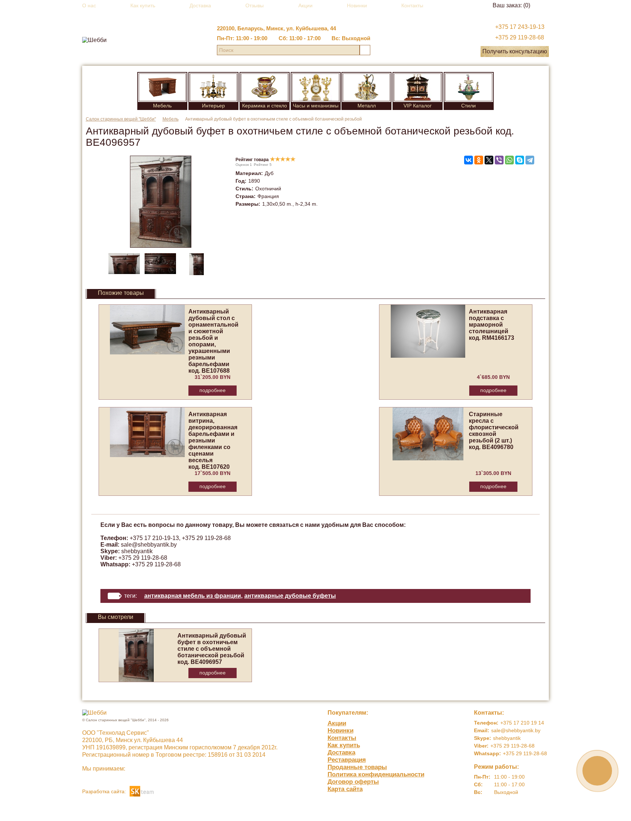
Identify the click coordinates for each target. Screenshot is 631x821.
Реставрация (347, 759)
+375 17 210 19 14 (522, 723)
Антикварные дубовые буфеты (290, 596)
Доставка (200, 5)
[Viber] (499, 160)
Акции (305, 5)
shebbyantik (137, 551)
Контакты (412, 5)
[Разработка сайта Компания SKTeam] (142, 791)
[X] (489, 160)
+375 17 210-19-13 (154, 538)
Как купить (142, 5)
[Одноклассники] (478, 160)
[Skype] (519, 160)
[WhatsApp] (509, 160)
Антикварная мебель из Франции (192, 596)
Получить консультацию (514, 51)
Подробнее (212, 390)
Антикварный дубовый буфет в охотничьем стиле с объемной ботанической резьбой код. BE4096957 (211, 648)
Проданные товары (357, 767)
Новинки (357, 5)
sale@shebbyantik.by (149, 544)
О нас (89, 5)
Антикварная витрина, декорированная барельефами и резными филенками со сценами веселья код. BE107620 (212, 440)
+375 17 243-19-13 (519, 27)
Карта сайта (345, 789)
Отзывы (254, 5)
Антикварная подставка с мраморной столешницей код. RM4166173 (491, 324)
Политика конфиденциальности (376, 774)
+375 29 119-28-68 (519, 37)
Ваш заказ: (511, 5)
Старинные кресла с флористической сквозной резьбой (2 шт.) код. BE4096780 (494, 430)
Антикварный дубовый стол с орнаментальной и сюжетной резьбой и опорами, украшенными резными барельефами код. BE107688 (213, 341)
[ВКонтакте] (468, 160)
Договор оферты (353, 781)
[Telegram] (529, 160)
